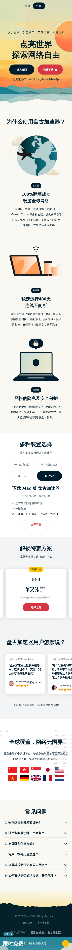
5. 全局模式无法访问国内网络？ (26, 865)
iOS (24, 476)
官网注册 (27, 922)
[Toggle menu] (67, 6)
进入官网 (22, 69)
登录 (27, 6)
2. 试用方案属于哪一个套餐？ (25, 833)
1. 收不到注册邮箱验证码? (22, 822)
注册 (39, 6)
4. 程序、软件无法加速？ (22, 854)
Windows (51, 464)
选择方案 (36, 607)
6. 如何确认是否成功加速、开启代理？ (31, 875)
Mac (51, 476)
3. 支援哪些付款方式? (19, 844)
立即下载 (36, 524)
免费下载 (49, 69)
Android (24, 464)
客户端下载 (43, 922)
